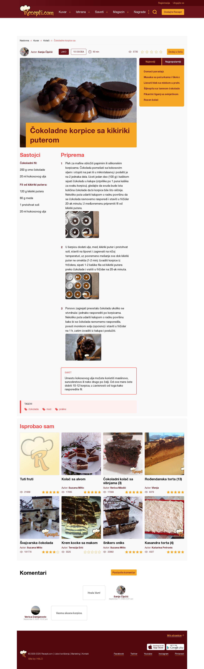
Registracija (164, 3)
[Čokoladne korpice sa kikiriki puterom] (97, 224)
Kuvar (63, 12)
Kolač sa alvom (81, 463)
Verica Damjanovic (35, 616)
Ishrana (81, 12)
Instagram (163, 654)
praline (62, 409)
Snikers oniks (123, 524)
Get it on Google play (175, 647)
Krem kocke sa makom (81, 524)
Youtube (148, 654)
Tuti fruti (39, 463)
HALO (40, 658)
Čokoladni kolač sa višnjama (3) (123, 463)
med (49, 409)
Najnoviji (150, 61)
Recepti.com (37, 11)
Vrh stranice (174, 635)
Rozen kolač (151, 99)
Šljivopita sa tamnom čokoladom (162, 88)
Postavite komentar (123, 572)
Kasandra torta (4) (164, 524)
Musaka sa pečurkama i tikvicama (162, 77)
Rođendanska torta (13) (164, 463)
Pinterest (179, 654)
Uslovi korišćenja (61, 653)
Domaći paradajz (154, 71)
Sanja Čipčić (45, 51)
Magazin (119, 12)
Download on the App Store (156, 647)
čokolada (34, 409)
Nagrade (140, 12)
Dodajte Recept (173, 11)
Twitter (133, 654)
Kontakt (85, 653)
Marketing (75, 653)
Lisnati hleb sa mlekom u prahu (162, 82)
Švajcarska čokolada (39, 524)
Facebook (119, 654)
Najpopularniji (173, 61)
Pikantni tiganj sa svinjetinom (161, 94)
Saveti (99, 12)
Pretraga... (154, 12)
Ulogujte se (178, 3)
